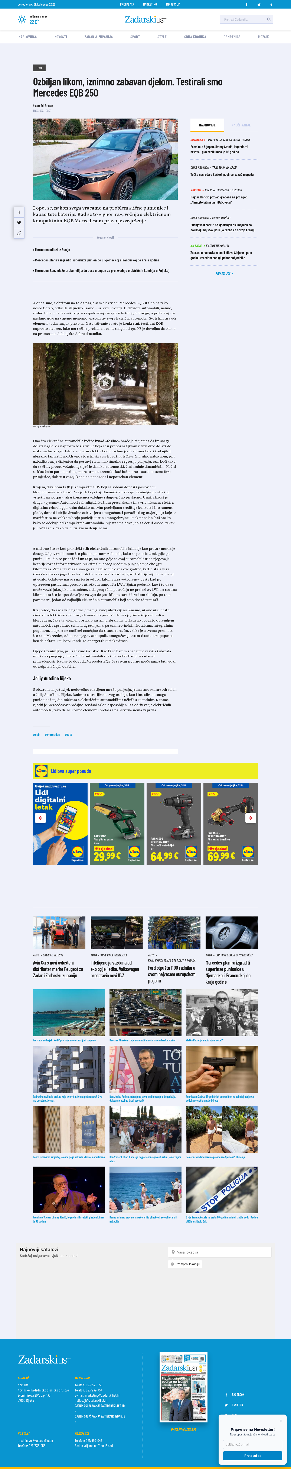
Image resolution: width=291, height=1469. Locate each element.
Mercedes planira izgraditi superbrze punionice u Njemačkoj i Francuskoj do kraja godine (97, 260)
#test (68, 734)
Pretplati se (252, 1455)
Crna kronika (195, 36)
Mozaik (263, 36)
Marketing (150, 4)
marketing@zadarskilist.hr (102, 1395)
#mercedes (52, 734)
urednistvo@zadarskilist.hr (35, 1440)
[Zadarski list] (146, 19)
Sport (135, 36)
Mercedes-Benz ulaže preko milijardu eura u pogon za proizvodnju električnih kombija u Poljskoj (102, 270)
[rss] (271, 3)
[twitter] (259, 3)
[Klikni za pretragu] (269, 19)
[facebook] (246, 3)
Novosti (61, 36)
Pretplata (127, 4)
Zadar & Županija (99, 36)
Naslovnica (28, 36)
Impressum (173, 4)
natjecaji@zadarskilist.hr (91, 1400)
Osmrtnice (232, 36)
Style (162, 36)
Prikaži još (223, 273)
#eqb (36, 734)
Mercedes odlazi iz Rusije (52, 249)
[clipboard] (19, 233)
